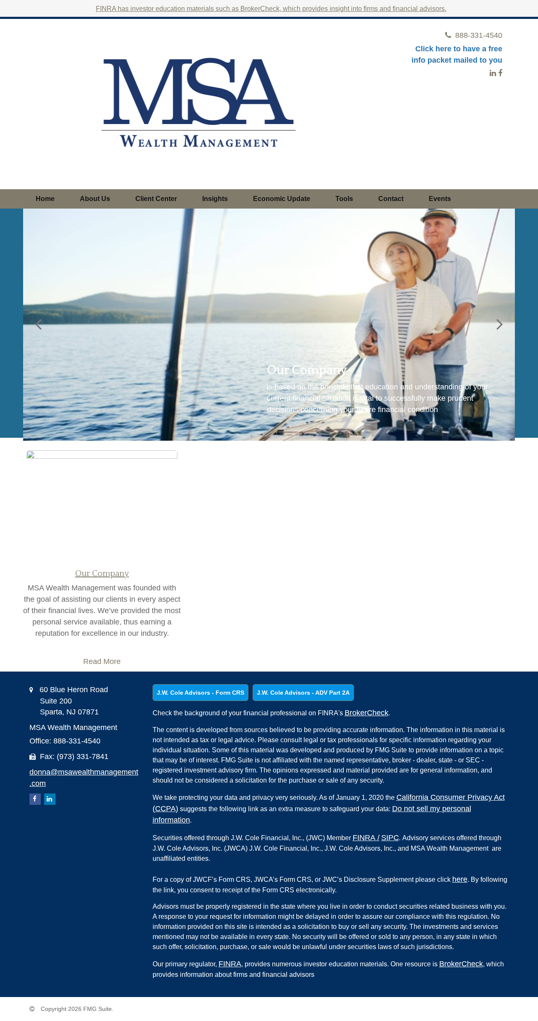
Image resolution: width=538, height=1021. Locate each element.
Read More (102, 661)
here (459, 879)
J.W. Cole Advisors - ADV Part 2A (303, 692)
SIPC (390, 837)
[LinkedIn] (493, 73)
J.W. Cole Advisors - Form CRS (200, 692)
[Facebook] (500, 73)
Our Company (102, 573)
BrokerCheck (366, 713)
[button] (95, 199)
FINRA (366, 837)
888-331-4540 (478, 35)
